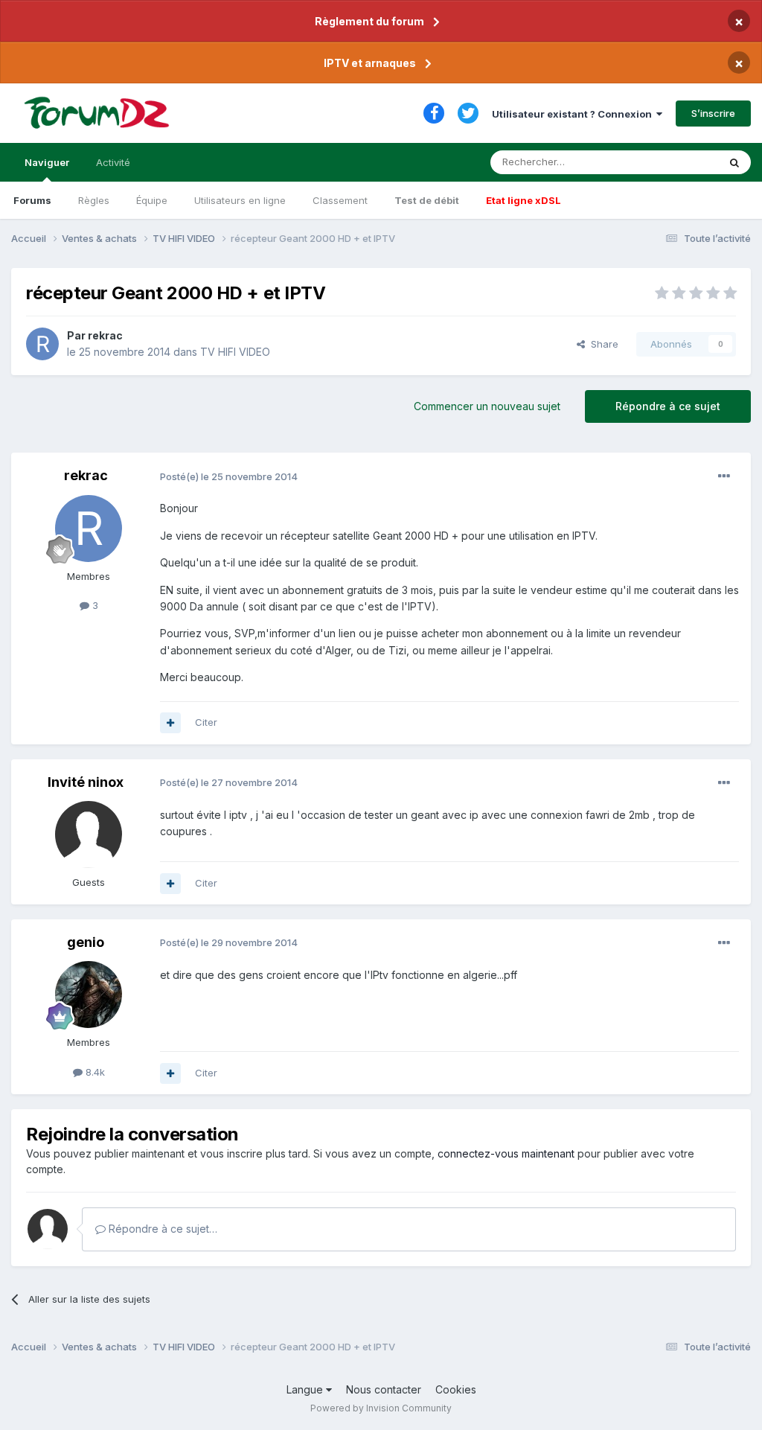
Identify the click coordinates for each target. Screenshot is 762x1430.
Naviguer (47, 162)
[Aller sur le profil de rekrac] (42, 344)
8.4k (94, 1072)
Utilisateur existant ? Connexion (574, 114)
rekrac (105, 335)
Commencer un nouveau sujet (487, 406)
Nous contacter (383, 1389)
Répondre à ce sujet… (161, 1228)
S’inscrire (713, 113)
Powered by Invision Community (381, 1408)
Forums (32, 200)
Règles (93, 200)
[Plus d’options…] (724, 476)
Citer (206, 722)
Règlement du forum (369, 21)
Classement (340, 200)
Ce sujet (680, 161)
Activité (113, 162)
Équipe (151, 200)
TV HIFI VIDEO (235, 351)
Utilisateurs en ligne (240, 200)
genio (85, 942)
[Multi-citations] (170, 722)
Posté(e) (229, 476)
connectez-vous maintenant (506, 1153)
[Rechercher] (734, 162)
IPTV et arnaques (370, 63)
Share (601, 344)
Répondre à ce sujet (667, 406)
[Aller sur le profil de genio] (88, 994)
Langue (306, 1389)
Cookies (455, 1389)
